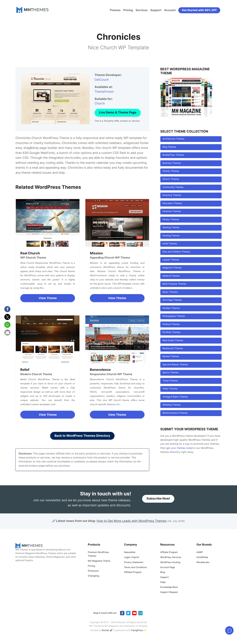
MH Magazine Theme (99, 561)
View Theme (48, 298)
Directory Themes (171, 195)
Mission (96, 253)
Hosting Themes (171, 235)
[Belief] (47, 339)
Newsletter (130, 552)
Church (100, 103)
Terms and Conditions (135, 567)
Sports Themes (170, 372)
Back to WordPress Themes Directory (82, 436)
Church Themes (170, 179)
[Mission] (117, 223)
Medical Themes (171, 276)
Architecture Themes (173, 139)
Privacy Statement (133, 562)
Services (142, 10)
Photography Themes (173, 316)
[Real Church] (47, 223)
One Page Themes (172, 300)
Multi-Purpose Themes (174, 284)
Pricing (128, 10)
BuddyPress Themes (173, 155)
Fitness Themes (170, 219)
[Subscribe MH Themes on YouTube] (134, 613)
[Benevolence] (117, 339)
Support (155, 10)
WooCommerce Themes (175, 413)
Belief (24, 369)
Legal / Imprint (131, 557)
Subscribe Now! (158, 498)
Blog (162, 572)
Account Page (167, 567)
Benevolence (100, 369)
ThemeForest (104, 92)
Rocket (105, 630)
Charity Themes (170, 171)
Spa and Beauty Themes (175, 364)
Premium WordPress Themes (98, 554)
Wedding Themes (171, 405)
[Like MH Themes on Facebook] (122, 613)
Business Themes (171, 163)
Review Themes (170, 356)
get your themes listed (179, 448)
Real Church (30, 253)
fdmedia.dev (202, 562)
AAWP (199, 552)
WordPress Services (170, 557)
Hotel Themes (169, 243)
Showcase (93, 571)
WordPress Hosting (170, 562)
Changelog (93, 576)
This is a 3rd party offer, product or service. (117, 121)
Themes (114, 10)
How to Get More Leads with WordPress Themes (132, 521)
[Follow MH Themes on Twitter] (128, 613)
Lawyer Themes (170, 260)
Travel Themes (170, 380)
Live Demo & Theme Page (117, 112)
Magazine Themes (172, 268)
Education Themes (172, 203)
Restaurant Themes (172, 348)
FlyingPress (137, 630)
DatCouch (102, 80)
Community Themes (172, 187)
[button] (7, 309)
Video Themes (169, 388)
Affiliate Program (133, 572)
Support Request (169, 592)
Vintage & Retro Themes (175, 397)
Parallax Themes (171, 308)
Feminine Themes (171, 211)
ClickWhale (202, 557)
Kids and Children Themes (176, 252)
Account (170, 10)
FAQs (163, 582)
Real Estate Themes (172, 340)
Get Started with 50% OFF (199, 10)
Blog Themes (169, 147)
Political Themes (171, 324)
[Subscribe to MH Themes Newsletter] (140, 613)
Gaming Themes (170, 227)
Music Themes (170, 292)
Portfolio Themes (171, 332)
